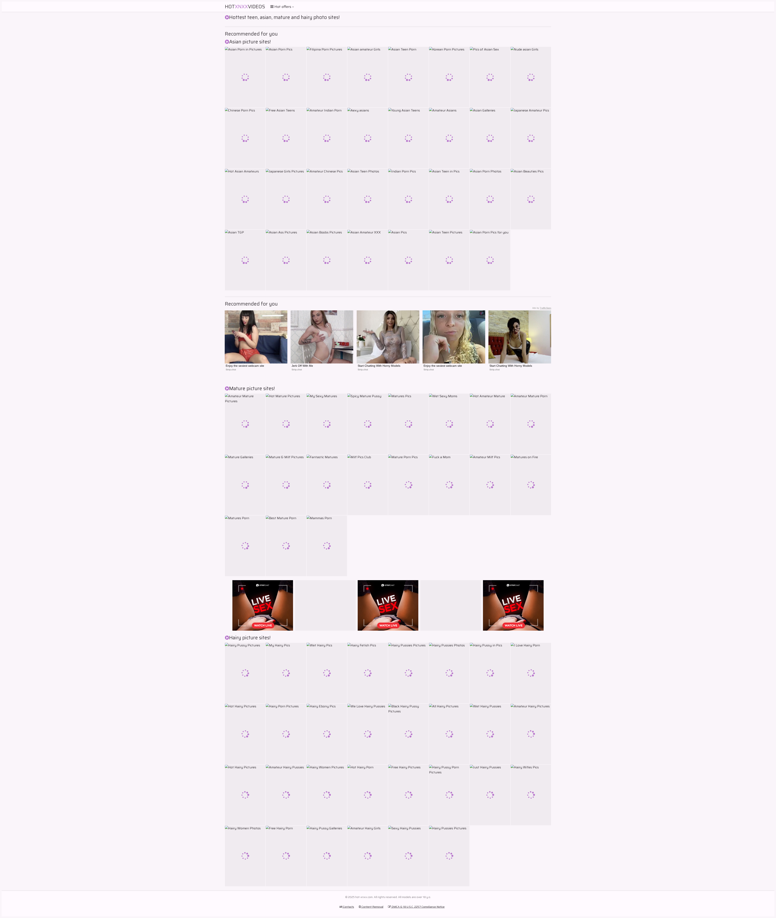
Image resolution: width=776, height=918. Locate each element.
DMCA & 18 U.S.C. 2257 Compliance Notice (418, 906)
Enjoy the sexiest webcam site (245, 365)
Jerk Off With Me (302, 365)
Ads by (541, 308)
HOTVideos (245, 7)
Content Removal (372, 906)
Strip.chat (231, 369)
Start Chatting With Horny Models (379, 365)
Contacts (348, 906)
